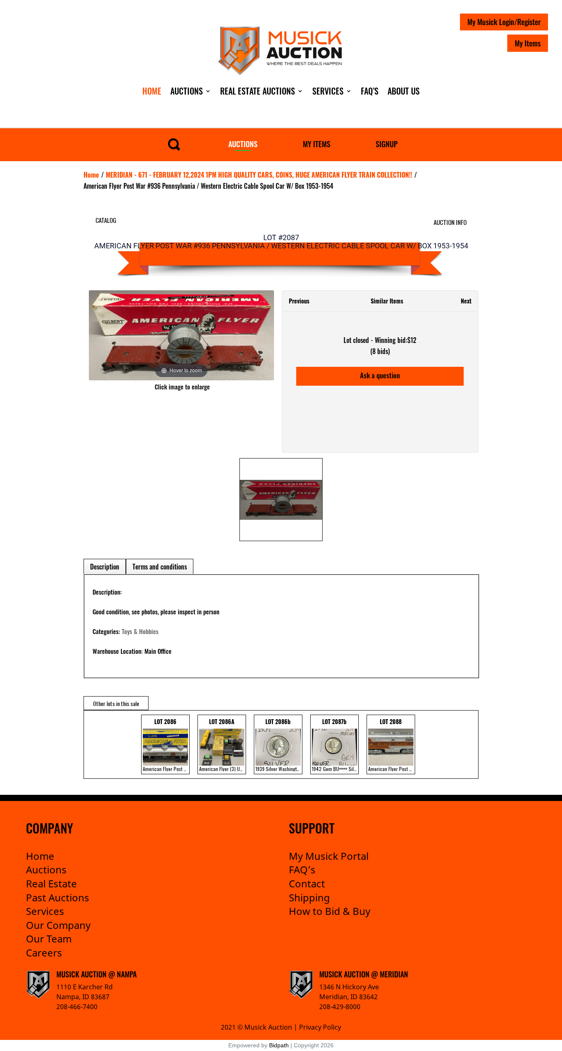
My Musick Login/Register (504, 21)
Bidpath (279, 1045)
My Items (528, 43)
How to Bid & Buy (329, 911)
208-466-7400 (77, 1006)
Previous (299, 300)
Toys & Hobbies (140, 631)
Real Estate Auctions (257, 91)
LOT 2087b (335, 744)
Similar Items (387, 300)
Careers (44, 952)
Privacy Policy (320, 1027)
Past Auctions (57, 897)
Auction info (450, 222)
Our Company (58, 925)
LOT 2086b (278, 744)
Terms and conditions (159, 567)
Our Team (49, 938)
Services (328, 91)
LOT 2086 (166, 744)
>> (465, 744)
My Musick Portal (329, 856)
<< (91, 744)
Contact (307, 883)
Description (104, 567)
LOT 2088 (391, 744)
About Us (404, 91)
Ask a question (380, 375)
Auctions (186, 91)
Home (151, 91)
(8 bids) (380, 351)
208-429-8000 (339, 1006)
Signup (386, 144)
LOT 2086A (222, 744)
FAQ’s (302, 869)
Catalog (105, 220)
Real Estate (51, 883)
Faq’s (370, 91)
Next (466, 300)
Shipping (309, 897)
